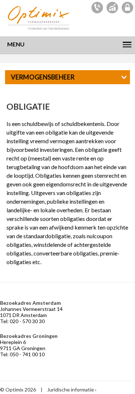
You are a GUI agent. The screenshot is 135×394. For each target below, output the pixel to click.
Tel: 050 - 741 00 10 (22, 354)
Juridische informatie (70, 389)
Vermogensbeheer (43, 77)
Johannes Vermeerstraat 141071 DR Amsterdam (31, 312)
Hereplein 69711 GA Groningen (22, 345)
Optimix (39, 17)
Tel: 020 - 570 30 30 (22, 321)
